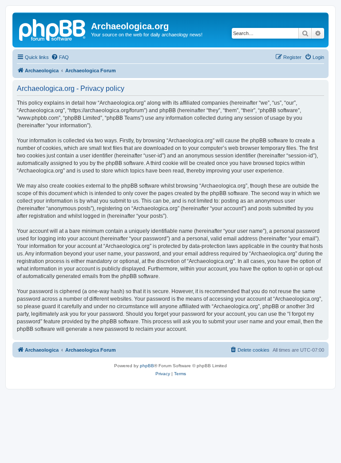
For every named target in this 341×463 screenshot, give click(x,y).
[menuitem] (60, 57)
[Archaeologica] (53, 29)
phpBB (147, 365)
